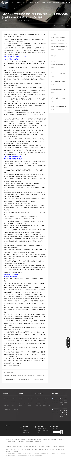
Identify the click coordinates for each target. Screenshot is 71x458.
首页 (62, 25)
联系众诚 (49, 2)
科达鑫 (42, 455)
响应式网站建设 (22, 401)
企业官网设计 (29, 400)
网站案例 (25, 2)
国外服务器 (47, 453)
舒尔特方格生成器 (58, 453)
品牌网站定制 (21, 398)
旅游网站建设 (29, 401)
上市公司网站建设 (22, 403)
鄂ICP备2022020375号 (40, 453)
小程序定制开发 (38, 441)
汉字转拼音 (13, 455)
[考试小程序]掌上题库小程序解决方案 (50, 439)
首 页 (13, 2)
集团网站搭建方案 (29, 441)
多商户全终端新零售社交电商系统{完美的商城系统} (31, 439)
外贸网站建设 (21, 400)
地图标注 (9, 455)
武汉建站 (33, 455)
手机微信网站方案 (11, 441)
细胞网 (39, 455)
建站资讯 (37, 2)
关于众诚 (43, 2)
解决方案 (31, 2)
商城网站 (28, 403)
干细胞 (36, 455)
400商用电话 (56, 2)
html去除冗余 (52, 453)
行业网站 (22, 455)
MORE (5, 413)
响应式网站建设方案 (20, 441)
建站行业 (66, 25)
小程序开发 (21, 405)
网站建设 (19, 2)
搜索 (61, 432)
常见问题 (30, 455)
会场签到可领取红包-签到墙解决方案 (13, 439)
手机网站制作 (29, 398)
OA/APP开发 (29, 405)
